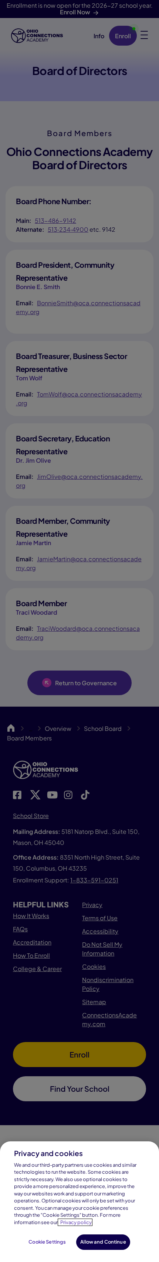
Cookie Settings (47, 1242)
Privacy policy (76, 1222)
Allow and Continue (103, 1242)
